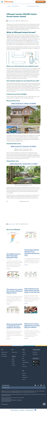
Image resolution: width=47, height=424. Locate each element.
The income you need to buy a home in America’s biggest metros (15, 291)
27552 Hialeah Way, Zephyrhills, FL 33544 (23, 164)
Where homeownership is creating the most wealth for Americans (14, 325)
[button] (23, 387)
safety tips (22, 90)
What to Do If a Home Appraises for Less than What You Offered (32, 325)
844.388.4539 (5, 385)
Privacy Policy (21, 410)
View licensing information (33, 394)
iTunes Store (34, 40)
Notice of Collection (14, 410)
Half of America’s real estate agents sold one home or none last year (32, 290)
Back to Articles (15, 6)
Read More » (9, 268)
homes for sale (28, 68)
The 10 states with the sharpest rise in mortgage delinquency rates (31, 252)
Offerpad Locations (6, 387)
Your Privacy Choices (29, 410)
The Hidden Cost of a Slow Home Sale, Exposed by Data (13, 255)
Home (9, 6)
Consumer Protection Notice (18, 397)
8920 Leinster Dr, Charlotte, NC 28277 (23, 146)
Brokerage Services (9, 397)
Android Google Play (11, 41)
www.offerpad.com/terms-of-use (30, 392)
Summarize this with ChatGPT (33, 6)
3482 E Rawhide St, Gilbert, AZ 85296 (23, 103)
